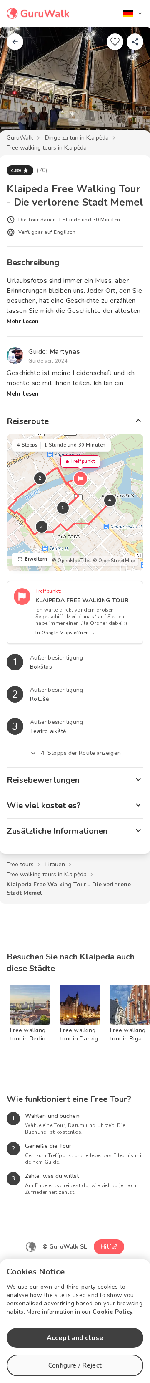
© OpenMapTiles (71, 561)
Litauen (55, 864)
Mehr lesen (23, 321)
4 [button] (110, 500)
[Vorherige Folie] (20, 85)
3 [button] (41, 526)
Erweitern (36, 559)
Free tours (20, 864)
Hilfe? (109, 1247)
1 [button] (63, 508)
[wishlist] (115, 41)
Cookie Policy (112, 1312)
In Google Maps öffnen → (65, 633)
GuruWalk (20, 138)
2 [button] (40, 478)
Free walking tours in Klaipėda (47, 148)
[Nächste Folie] (130, 85)
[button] (80, 478)
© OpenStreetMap (114, 561)
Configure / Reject (75, 1365)
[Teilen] (135, 41)
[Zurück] (15, 41)
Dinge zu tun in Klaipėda (77, 138)
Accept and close (75, 1337)
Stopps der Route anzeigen (81, 753)
